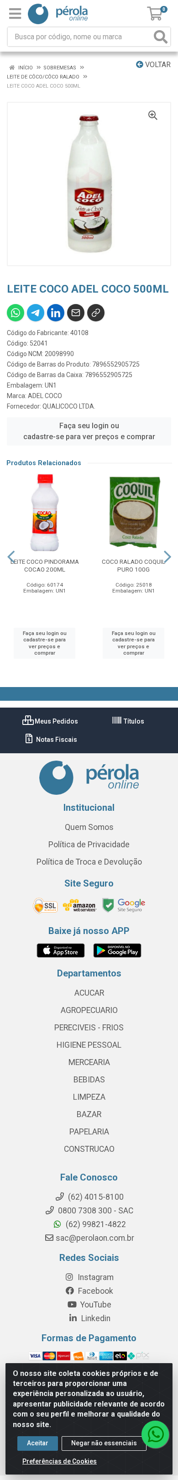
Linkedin (94, 1318)
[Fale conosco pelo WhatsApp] (155, 1434)
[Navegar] (11, 557)
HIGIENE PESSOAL (89, 1045)
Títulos (133, 721)
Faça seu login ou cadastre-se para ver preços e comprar (89, 431)
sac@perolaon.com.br (95, 1238)
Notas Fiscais (56, 739)
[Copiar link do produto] (96, 312)
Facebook (94, 1291)
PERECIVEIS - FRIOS (89, 1027)
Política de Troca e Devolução (89, 861)
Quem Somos (89, 827)
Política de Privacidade (89, 844)
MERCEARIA (89, 1062)
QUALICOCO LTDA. (68, 406)
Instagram (95, 1277)
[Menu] (15, 13)
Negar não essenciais (104, 1443)
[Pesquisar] (160, 36)
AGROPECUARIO (89, 1010)
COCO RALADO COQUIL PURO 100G (133, 565)
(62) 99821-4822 (95, 1224)
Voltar (157, 64)
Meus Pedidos (55, 721)
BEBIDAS (89, 1079)
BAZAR (89, 1114)
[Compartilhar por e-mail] (75, 312)
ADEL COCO (45, 395)
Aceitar (37, 1443)
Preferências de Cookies (59, 1461)
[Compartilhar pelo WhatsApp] (15, 312)
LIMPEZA (89, 1097)
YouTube (95, 1304)
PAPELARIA (89, 1131)
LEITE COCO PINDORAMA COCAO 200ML (44, 565)
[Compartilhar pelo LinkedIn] (55, 312)
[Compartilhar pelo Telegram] (35, 312)
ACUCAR (89, 992)
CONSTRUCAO (89, 1149)
